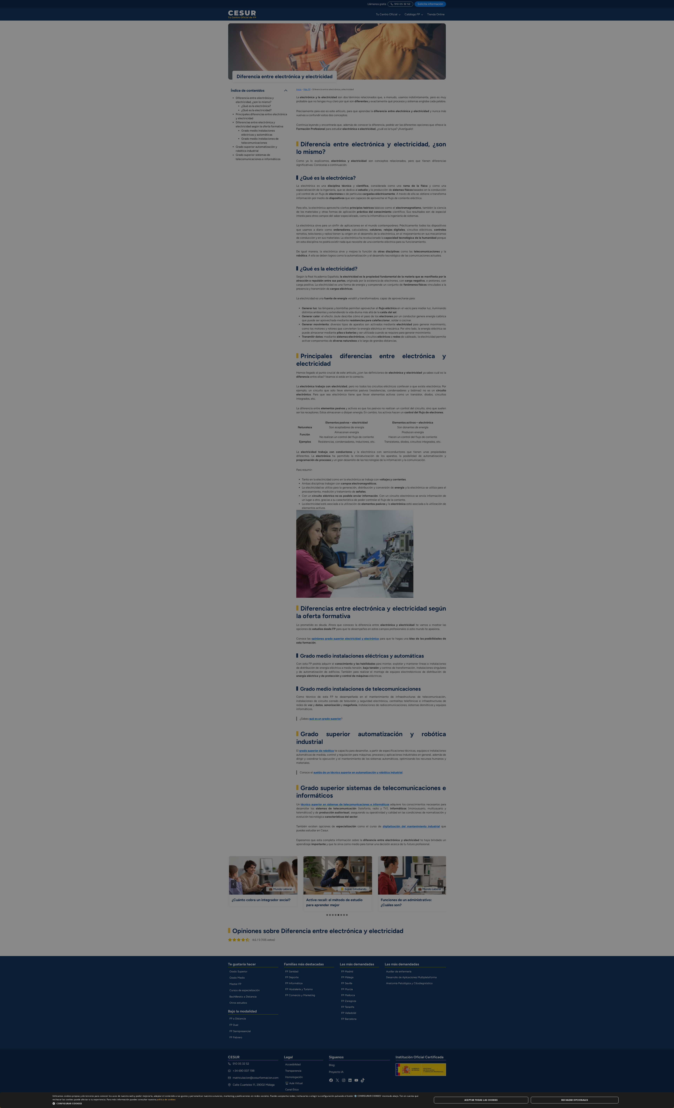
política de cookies (166, 1099)
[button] (236, 1103)
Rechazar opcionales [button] (574, 1100)
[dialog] (337, 1100)
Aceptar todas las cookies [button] (481, 1100)
